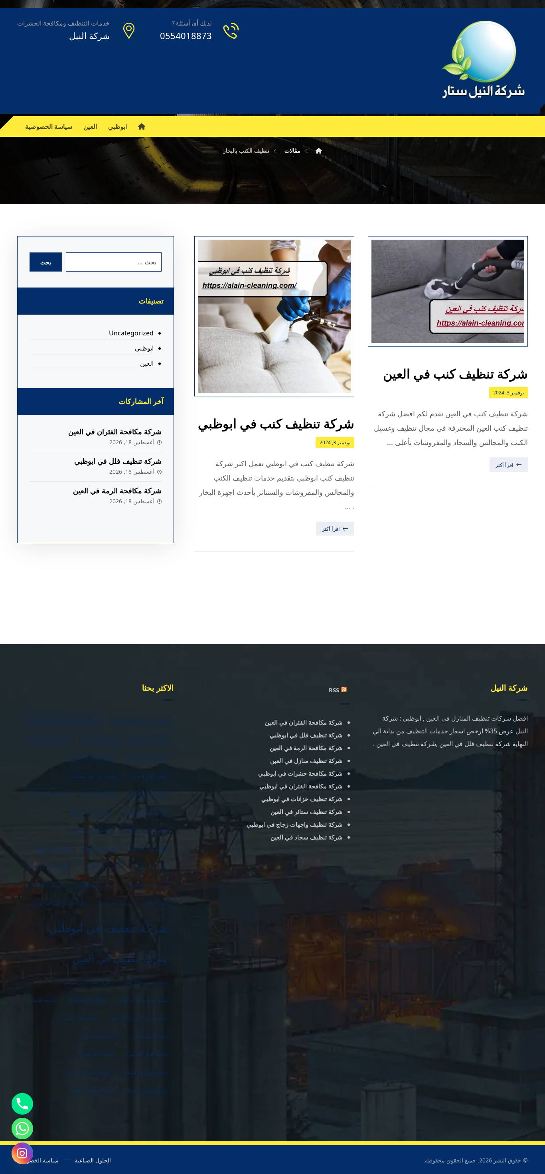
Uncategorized (131, 333)
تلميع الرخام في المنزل (91, 758)
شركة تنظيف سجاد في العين (307, 837)
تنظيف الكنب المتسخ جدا (145, 812)
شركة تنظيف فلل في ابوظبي (118, 461)
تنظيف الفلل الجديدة (149, 776)
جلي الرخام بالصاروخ (149, 885)
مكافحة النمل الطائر (100, 1036)
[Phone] (22, 1104)
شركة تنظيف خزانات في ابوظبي (302, 799)
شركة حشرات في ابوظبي (87, 982)
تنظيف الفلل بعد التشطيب (94, 776)
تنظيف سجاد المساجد (101, 867)
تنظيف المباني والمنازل (91, 830)
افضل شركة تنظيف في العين (63, 720)
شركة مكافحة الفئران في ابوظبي (301, 786)
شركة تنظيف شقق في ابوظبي (59, 903)
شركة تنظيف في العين (120, 958)
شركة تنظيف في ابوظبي (108, 928)
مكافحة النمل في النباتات (146, 1090)
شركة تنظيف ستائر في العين (307, 811)
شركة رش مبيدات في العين (143, 1000)
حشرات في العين (114, 903)
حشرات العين (155, 903)
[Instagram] (22, 1153)
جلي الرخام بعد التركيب (96, 885)
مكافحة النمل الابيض (80, 1018)
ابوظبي (144, 348)
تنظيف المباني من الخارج (146, 830)
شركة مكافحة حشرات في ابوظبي (300, 773)
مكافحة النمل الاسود (149, 1036)
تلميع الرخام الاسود (100, 740)
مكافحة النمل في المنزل (89, 1073)
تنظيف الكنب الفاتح (99, 794)
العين (146, 363)
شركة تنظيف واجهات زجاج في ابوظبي (295, 824)
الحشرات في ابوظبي (149, 740)
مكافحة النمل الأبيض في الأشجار (139, 1018)
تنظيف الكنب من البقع (90, 812)
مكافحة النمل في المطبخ (146, 1073)
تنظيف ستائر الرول (101, 848)
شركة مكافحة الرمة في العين (117, 490)
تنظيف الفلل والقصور (148, 794)
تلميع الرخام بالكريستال (49, 740)
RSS (334, 690)
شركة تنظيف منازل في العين (306, 760)
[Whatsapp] (22, 1128)
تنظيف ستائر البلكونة (149, 848)
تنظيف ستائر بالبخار (150, 867)
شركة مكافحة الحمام (87, 1000)
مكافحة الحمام (42, 1000)
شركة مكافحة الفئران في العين (115, 431)
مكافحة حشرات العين (91, 1090)
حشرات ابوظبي (48, 885)
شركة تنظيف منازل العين (145, 982)
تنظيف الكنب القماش (50, 794)
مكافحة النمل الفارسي (148, 1054)
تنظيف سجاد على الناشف (46, 867)
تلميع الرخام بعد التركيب (146, 758)
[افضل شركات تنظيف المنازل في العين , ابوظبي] (484, 61)
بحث (45, 262)
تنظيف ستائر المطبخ (53, 848)
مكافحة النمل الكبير (98, 1054)
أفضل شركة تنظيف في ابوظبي (140, 720)
